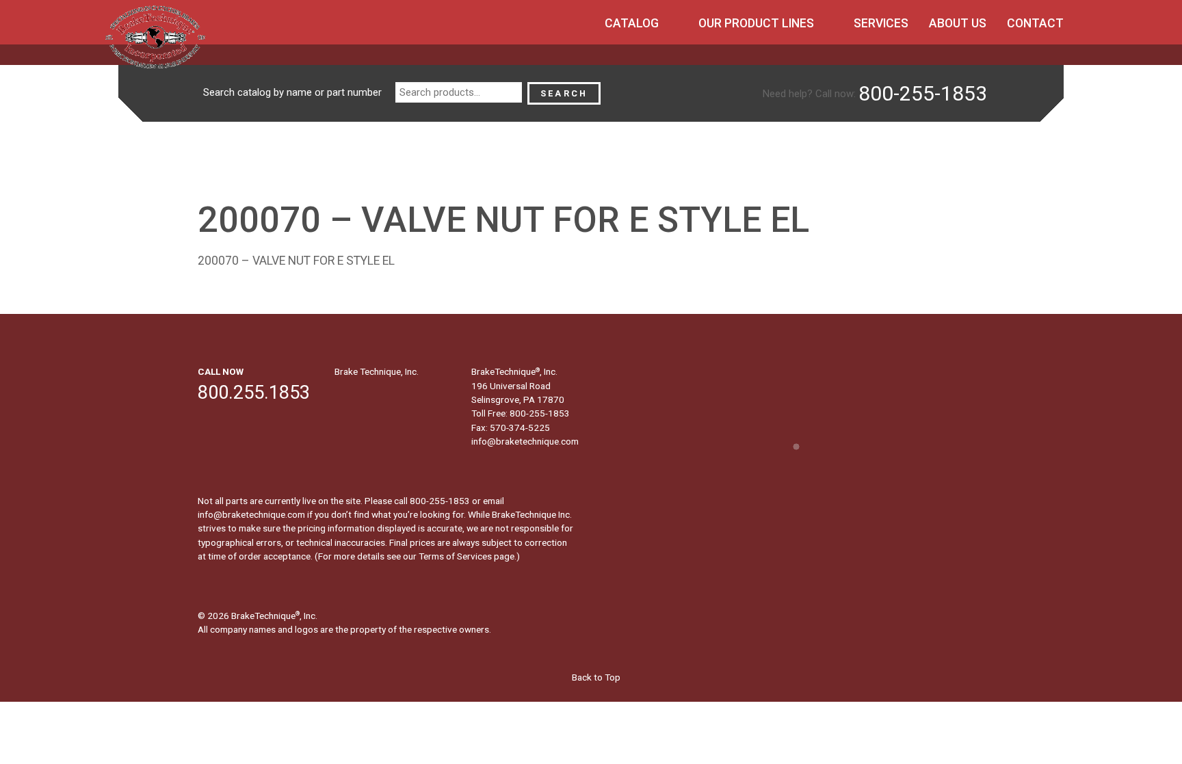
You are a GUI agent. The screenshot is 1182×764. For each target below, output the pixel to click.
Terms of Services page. (467, 556)
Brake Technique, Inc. (376, 371)
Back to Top (595, 677)
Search (564, 93)
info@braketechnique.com (525, 441)
